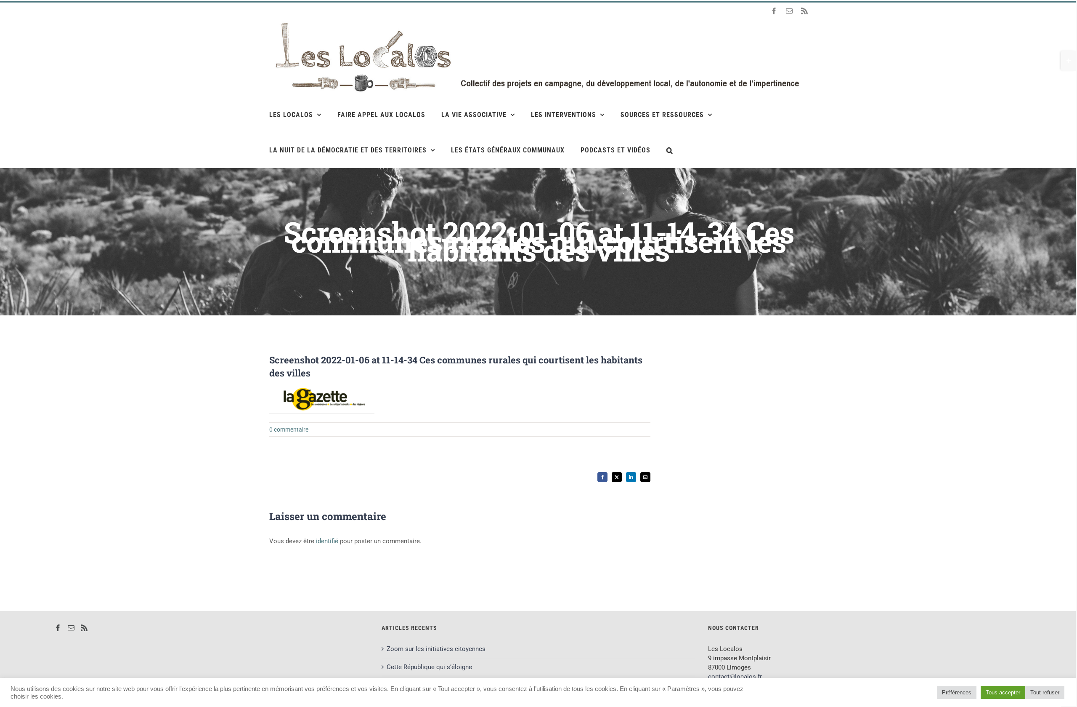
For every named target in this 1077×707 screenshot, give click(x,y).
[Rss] (84, 627)
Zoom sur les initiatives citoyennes (436, 649)
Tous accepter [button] (1003, 692)
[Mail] (71, 627)
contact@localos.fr (735, 676)
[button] (669, 150)
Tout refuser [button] (1044, 692)
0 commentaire (288, 429)
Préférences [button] (956, 692)
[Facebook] (58, 627)
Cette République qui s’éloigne (429, 667)
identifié (327, 541)
